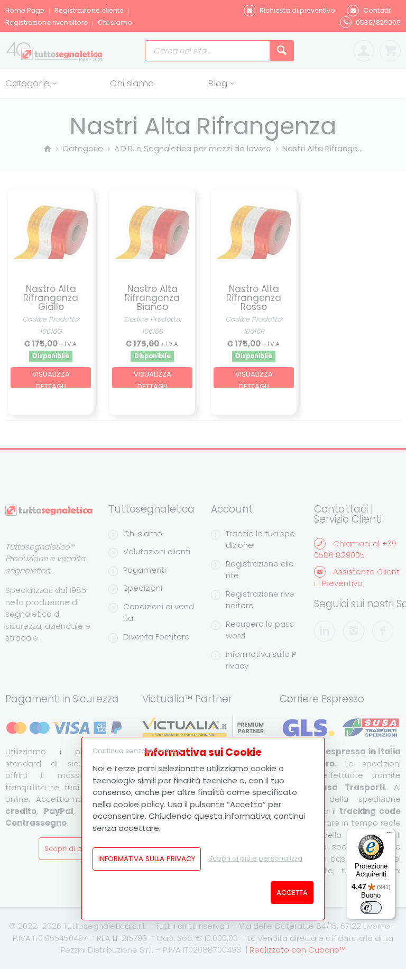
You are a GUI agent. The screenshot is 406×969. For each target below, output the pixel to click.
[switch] (371, 907)
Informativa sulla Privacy (146, 859)
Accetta (292, 893)
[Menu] (389, 835)
